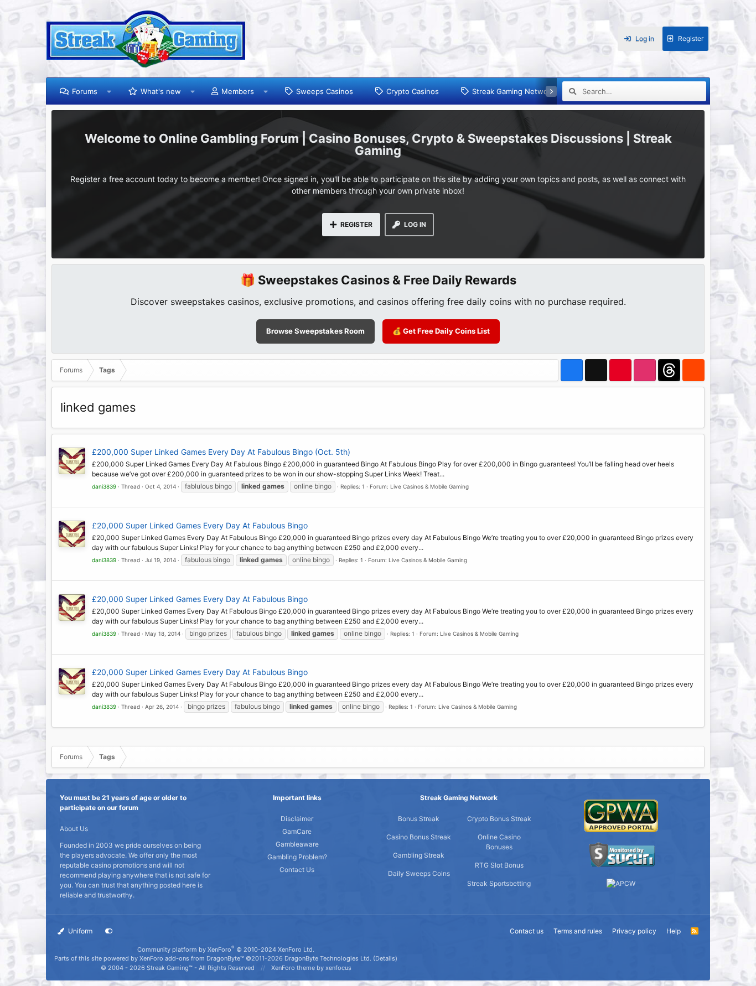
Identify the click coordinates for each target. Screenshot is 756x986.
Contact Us (296, 869)
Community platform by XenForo (225, 949)
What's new (161, 91)
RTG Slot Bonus (499, 865)
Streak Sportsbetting (499, 883)
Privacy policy (634, 931)
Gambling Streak (418, 855)
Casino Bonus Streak (418, 837)
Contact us (526, 931)
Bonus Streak (418, 818)
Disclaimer (297, 818)
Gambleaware (297, 844)
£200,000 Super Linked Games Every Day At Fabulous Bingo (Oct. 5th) (221, 451)
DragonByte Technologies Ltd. (327, 958)
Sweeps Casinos (324, 91)
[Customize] (109, 931)
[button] (109, 91)
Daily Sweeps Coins (419, 873)
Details (385, 958)
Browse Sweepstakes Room (315, 330)
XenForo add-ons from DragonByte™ (191, 958)
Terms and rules (577, 931)
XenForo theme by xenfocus (311, 968)
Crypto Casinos (412, 91)
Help (673, 931)
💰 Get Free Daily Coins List (441, 330)
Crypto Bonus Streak (499, 818)
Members (237, 91)
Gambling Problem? (297, 857)
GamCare (297, 831)
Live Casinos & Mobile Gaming (429, 486)
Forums (84, 91)
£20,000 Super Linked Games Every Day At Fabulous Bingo (200, 525)
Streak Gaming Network (513, 91)
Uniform (79, 931)
